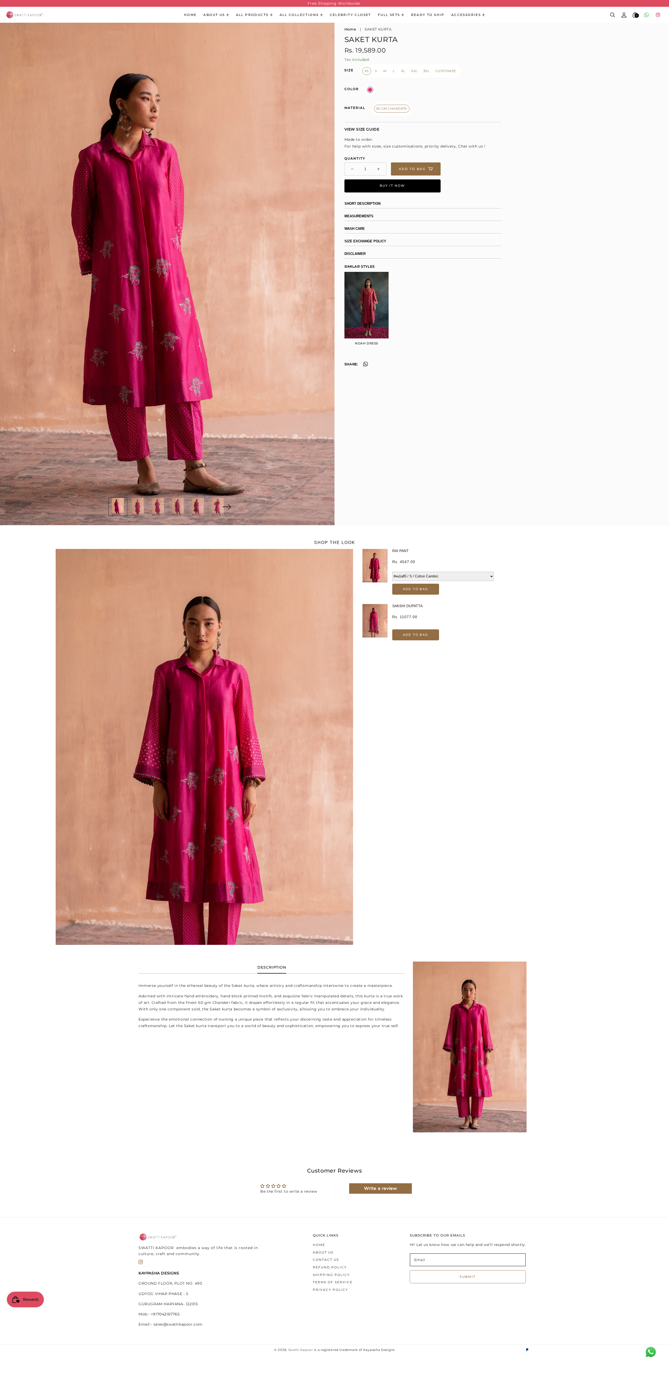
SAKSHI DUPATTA (407, 606)
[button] (216, 14)
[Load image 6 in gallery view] (218, 506)
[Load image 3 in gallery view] (157, 506)
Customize (445, 71)
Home (190, 15)
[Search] (613, 15)
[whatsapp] (646, 14)
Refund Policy (330, 1267)
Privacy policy (330, 1290)
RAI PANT (400, 551)
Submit (468, 1277)
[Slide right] (226, 507)
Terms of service (333, 1282)
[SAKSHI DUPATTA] (375, 622)
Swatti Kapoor (300, 1350)
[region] (334, 3)
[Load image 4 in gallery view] (178, 506)
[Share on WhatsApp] (365, 365)
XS (367, 71)
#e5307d (370, 90)
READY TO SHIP (428, 15)
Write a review (380, 1188)
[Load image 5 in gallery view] (197, 506)
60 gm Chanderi (391, 109)
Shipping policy (331, 1275)
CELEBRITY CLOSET (350, 15)
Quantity (354, 158)
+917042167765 (165, 1314)
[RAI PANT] (375, 572)
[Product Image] (167, 274)
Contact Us (326, 1260)
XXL (414, 71)
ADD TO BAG (415, 589)
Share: (351, 364)
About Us (323, 1252)
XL (403, 71)
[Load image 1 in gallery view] (117, 506)
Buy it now (392, 186)
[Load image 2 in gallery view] (138, 506)
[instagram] (658, 15)
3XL (426, 71)
